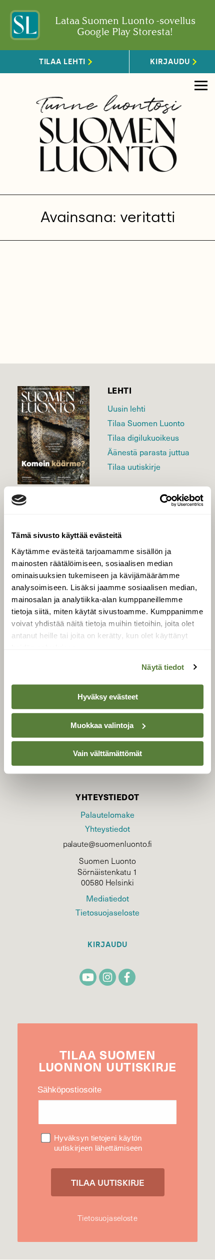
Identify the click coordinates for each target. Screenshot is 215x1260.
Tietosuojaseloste (107, 912)
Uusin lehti (127, 408)
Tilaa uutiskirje (134, 466)
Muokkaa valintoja (102, 725)
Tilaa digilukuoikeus (143, 437)
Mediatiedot (107, 898)
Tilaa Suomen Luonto (146, 423)
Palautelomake (107, 814)
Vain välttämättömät (107, 753)
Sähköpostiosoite (70, 1090)
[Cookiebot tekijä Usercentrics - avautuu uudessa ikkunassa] (160, 500)
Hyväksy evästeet (108, 696)
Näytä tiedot (163, 667)
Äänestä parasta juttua (149, 452)
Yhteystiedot (107, 828)
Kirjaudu (108, 945)
